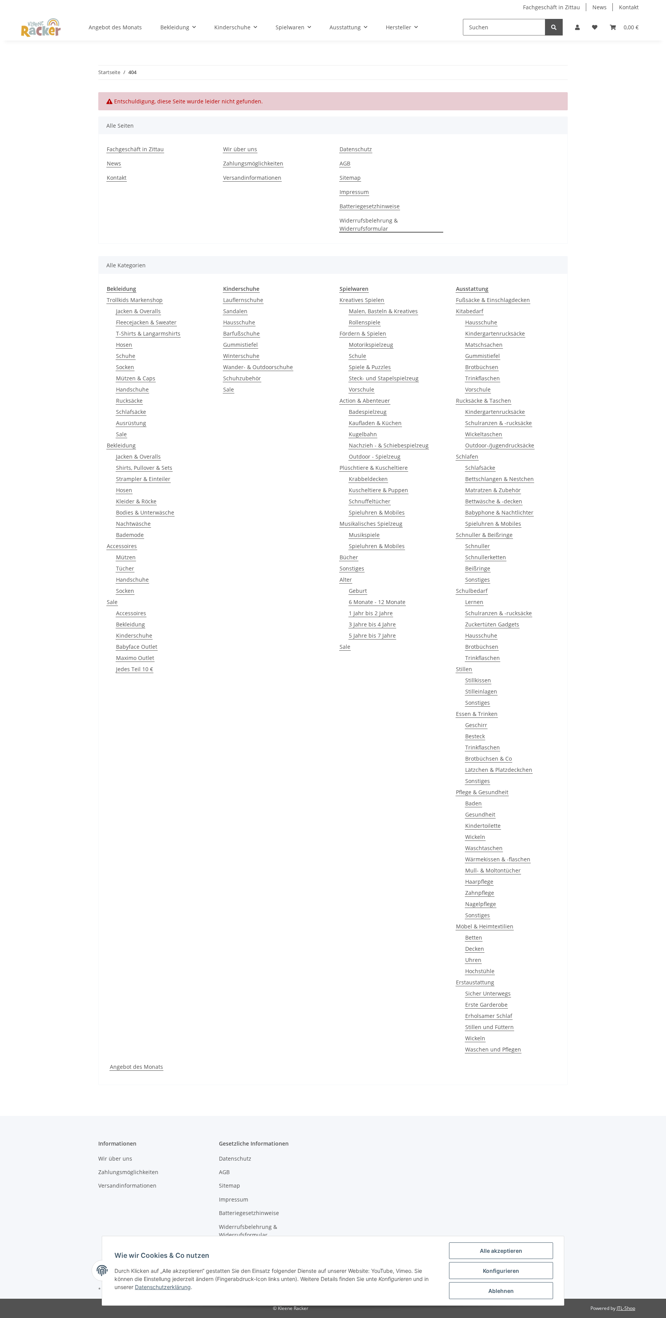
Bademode (130, 534)
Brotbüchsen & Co (488, 758)
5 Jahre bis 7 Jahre (372, 635)
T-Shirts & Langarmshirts (148, 333)
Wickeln (475, 836)
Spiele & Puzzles (370, 367)
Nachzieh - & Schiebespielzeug (389, 445)
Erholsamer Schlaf (488, 1015)
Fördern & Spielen (363, 333)
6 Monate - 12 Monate (377, 602)
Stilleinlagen (481, 691)
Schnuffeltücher (369, 501)
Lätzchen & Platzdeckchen (498, 769)
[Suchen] (554, 27)
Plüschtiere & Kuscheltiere (374, 467)
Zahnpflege (479, 892)
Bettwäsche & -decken (493, 501)
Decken (474, 948)
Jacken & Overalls (138, 311)
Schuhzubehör (242, 378)
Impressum (354, 192)
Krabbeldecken (368, 479)
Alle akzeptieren (501, 1250)
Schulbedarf (472, 590)
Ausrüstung (131, 423)
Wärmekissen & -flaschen (497, 859)
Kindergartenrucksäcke (495, 333)
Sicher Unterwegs (488, 993)
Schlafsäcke (131, 411)
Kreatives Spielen (362, 300)
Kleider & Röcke (136, 501)
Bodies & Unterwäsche (145, 512)
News (599, 7)
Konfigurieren (501, 1270)
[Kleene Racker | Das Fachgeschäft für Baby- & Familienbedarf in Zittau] (41, 27)
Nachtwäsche (133, 523)
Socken (125, 367)
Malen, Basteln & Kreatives (383, 311)
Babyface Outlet (136, 646)
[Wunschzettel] (595, 27)
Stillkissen (478, 680)
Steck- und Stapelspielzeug (384, 378)
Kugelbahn (363, 434)
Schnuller (477, 546)
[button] (577, 27)
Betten (473, 937)
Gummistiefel (240, 344)
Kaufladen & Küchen (375, 423)
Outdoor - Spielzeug (374, 456)
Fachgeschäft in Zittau (551, 7)
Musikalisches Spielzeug (371, 523)
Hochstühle (479, 971)
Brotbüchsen (481, 367)
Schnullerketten (485, 557)
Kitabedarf (469, 311)
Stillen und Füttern (489, 1027)
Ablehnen (501, 1291)
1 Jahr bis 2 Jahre (371, 613)
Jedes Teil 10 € (134, 669)
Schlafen (467, 456)
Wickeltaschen (483, 434)
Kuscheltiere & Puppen (378, 490)
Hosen (124, 344)
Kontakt (629, 7)
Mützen (126, 557)
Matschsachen (484, 344)
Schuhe (125, 355)
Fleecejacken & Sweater (146, 322)
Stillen (464, 669)
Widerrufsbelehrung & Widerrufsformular (369, 224)
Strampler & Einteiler (143, 479)
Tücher (125, 568)
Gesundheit (480, 814)
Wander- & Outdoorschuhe (258, 367)
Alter (346, 579)
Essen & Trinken (477, 713)
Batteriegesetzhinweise (370, 206)
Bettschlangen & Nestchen (499, 479)
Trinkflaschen (482, 378)
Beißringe (477, 568)
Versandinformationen (252, 177)
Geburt (358, 590)
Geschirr (476, 725)
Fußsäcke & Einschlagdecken (493, 300)
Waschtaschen (484, 848)
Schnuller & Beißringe (484, 534)
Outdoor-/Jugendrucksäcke (499, 445)
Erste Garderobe (486, 1004)
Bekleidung (121, 445)
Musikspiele (364, 534)
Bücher (349, 557)
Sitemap (350, 177)
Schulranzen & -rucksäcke (498, 423)
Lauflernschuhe (243, 300)
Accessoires (122, 546)
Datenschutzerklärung (163, 1287)
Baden (473, 803)
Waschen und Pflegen (493, 1049)
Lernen (474, 602)
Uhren (473, 960)
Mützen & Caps (135, 378)
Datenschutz (356, 149)
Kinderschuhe (134, 635)
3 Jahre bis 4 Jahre (372, 624)
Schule (357, 355)
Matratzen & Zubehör (493, 490)
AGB (345, 163)
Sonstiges (352, 568)
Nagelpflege (480, 904)
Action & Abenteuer (365, 400)
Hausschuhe (239, 322)
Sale (121, 434)
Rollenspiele (364, 322)
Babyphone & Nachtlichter (499, 512)
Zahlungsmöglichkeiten (253, 163)
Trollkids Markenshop (135, 300)
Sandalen (235, 311)
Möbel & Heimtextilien (484, 926)
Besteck (475, 736)
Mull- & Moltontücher (493, 870)
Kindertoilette (483, 825)
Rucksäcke (129, 400)
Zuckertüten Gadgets (492, 624)
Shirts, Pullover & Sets (144, 467)
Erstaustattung (475, 982)
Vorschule (361, 389)
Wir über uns (240, 149)
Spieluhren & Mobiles (377, 512)
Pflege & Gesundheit (482, 792)
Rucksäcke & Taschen (483, 400)
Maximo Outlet (135, 658)
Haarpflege (479, 881)
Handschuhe (132, 389)
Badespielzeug (368, 411)
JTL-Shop (626, 1308)
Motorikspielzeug (371, 344)
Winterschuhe (241, 355)
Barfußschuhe (241, 333)
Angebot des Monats (136, 1066)
